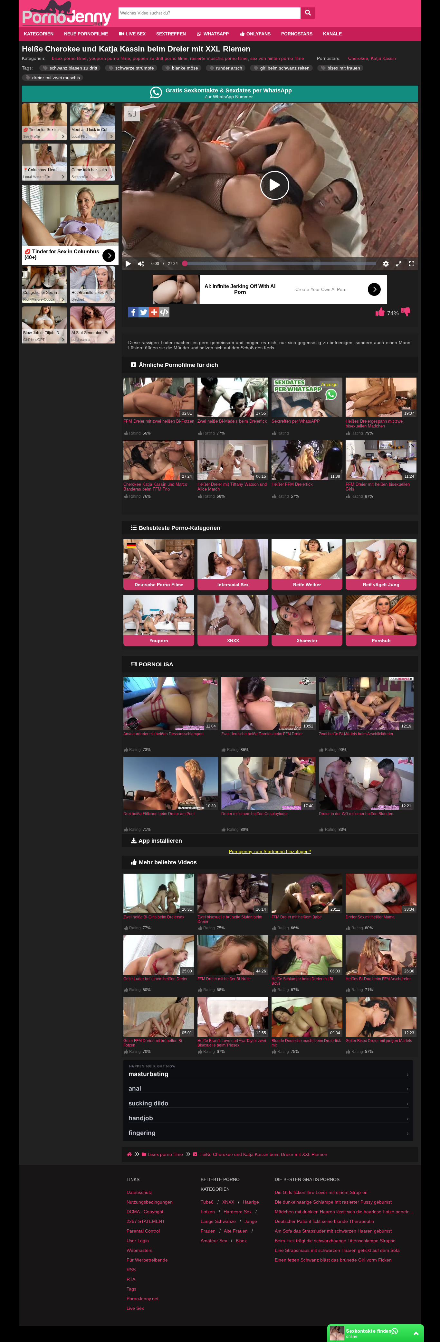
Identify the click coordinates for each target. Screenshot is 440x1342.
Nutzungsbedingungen (150, 1202)
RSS (131, 1269)
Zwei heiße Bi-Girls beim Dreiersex (153, 917)
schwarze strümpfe (134, 67)
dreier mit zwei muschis (55, 77)
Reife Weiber (307, 584)
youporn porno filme (109, 58)
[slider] (152, 244)
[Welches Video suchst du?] (308, 13)
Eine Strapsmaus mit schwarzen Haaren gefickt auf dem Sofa (337, 1250)
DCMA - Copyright (145, 1211)
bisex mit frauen (343, 67)
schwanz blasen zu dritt (72, 67)
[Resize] (398, 263)
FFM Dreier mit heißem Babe (297, 917)
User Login (138, 1240)
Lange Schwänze (218, 1221)
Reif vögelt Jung (381, 584)
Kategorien (38, 33)
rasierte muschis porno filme (219, 58)
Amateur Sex (214, 1240)
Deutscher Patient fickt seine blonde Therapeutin (324, 1221)
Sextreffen (171, 33)
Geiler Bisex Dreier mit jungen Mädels (379, 1040)
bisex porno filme (69, 58)
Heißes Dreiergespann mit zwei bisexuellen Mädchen (375, 423)
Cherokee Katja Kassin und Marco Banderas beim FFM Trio (155, 487)
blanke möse (184, 67)
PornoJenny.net (142, 1298)
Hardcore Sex (238, 1211)
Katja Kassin (383, 58)
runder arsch (228, 67)
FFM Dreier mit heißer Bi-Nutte (224, 979)
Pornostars (296, 33)
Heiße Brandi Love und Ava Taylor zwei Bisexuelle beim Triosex (231, 1042)
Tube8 (207, 1202)
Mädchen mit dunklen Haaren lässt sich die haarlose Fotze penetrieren (344, 1211)
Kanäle (332, 33)
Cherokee (358, 58)
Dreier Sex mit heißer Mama (370, 917)
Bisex (241, 1240)
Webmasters (139, 1250)
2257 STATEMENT (146, 1221)
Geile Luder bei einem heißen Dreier (155, 979)
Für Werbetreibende (147, 1259)
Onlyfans (258, 33)
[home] (130, 1154)
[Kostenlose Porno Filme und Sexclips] (67, 24)
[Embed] (164, 312)
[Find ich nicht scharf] (406, 313)
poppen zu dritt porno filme (160, 58)
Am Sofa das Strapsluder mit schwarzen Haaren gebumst (333, 1231)
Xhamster (307, 640)
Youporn (158, 640)
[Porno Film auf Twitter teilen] (144, 312)
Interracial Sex (233, 584)
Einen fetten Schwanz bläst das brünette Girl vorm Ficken (333, 1259)
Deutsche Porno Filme (159, 584)
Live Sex (135, 33)
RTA (131, 1279)
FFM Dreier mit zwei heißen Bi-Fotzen (158, 421)
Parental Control (143, 1231)
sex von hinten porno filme (277, 58)
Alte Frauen (236, 1231)
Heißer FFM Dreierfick (292, 484)
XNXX (233, 640)
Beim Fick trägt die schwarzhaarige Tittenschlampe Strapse (335, 1240)
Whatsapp (215, 33)
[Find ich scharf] (380, 313)
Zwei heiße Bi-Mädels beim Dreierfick (232, 421)
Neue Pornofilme (86, 33)
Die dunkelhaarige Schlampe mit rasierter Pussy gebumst (333, 1202)
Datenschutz (139, 1192)
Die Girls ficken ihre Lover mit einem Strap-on (321, 1192)
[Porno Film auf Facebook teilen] (133, 312)
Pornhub (381, 640)
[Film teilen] (154, 312)
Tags (131, 1288)
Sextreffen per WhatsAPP (296, 421)
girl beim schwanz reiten (284, 67)
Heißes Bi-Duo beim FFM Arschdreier (378, 979)
